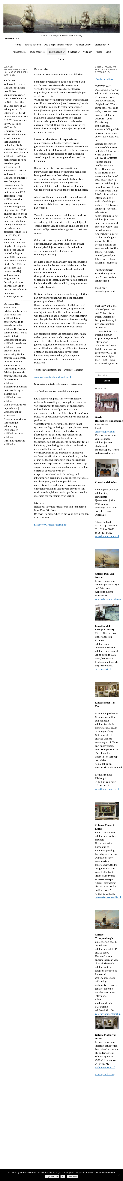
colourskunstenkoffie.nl (108, 897)
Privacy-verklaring (105, 1074)
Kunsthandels (20, 51)
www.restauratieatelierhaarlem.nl (52, 377)
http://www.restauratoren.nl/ (50, 524)
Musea (99, 51)
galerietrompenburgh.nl (108, 1013)
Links (108, 51)
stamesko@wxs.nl (105, 431)
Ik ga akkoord (52, 1176)
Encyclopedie (55, 51)
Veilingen (87, 51)
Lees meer (72, 1176)
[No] (119, 1174)
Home (18, 44)
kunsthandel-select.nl (107, 536)
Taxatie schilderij (104, 79)
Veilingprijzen (82, 44)
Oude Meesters (37, 51)
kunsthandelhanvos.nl (107, 789)
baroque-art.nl (103, 669)
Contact (62, 58)
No (63, 1176)
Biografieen (100, 44)
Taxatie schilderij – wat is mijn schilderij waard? (48, 44)
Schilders (72, 51)
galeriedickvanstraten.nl (108, 599)
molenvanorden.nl (105, 1067)
